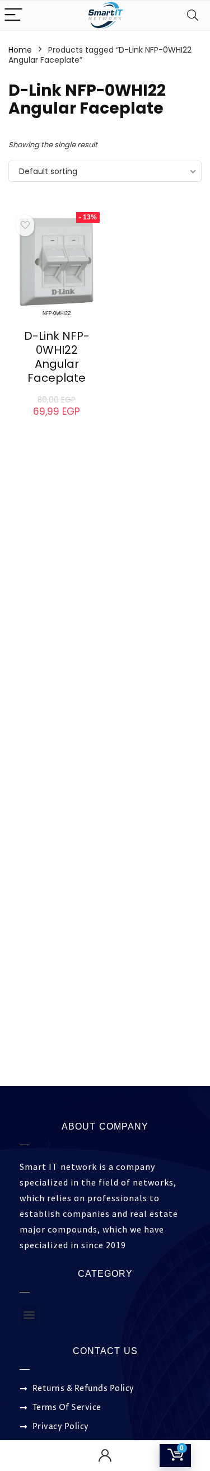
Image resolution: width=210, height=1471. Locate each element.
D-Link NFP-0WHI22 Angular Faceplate (57, 357)
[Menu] (13, 15)
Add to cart (56, 422)
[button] (29, 1315)
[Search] (192, 15)
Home (20, 49)
